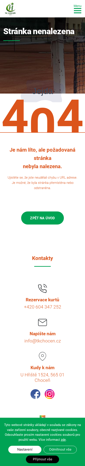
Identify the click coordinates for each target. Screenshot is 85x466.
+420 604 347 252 (42, 307)
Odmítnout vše (60, 449)
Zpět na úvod (42, 218)
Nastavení (24, 449)
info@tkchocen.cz (42, 341)
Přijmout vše (42, 459)
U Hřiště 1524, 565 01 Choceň (42, 377)
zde (63, 440)
